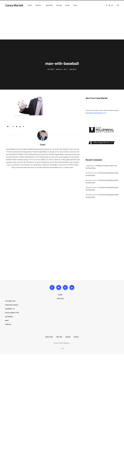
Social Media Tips (12, 313)
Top (62, 348)
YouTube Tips (10, 301)
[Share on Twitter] (7, 108)
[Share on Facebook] (7, 103)
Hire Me (59, 337)
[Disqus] (42, 195)
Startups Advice (11, 305)
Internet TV (10, 309)
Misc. (7, 320)
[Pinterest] (7, 113)
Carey (52, 69)
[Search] (117, 5)
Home (60, 295)
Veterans (9, 316)
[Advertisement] (62, 25)
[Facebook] (52, 287)
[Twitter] (58, 287)
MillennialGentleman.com (97, 113)
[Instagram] (65, 287)
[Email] (7, 118)
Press (76, 337)
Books (68, 337)
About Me (49, 337)
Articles (60, 298)
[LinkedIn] (20, 126)
